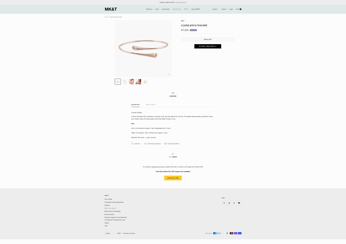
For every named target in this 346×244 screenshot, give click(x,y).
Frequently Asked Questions (114, 202)
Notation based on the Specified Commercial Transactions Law (116, 218)
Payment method (173, 143)
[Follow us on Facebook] (224, 203)
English (214, 9)
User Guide (108, 199)
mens (157, 9)
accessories (166, 9)
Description (135, 104)
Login (231, 9)
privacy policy (109, 214)
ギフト (186, 9)
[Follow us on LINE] (239, 203)
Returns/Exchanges (154, 143)
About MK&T (195, 9)
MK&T (182, 21)
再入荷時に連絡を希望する (207, 46)
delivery (137, 143)
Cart (238, 9)
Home (106, 17)
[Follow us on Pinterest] (234, 203)
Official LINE (173, 178)
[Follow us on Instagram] (229, 203)
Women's (149, 9)
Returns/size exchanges (113, 211)
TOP (106, 226)
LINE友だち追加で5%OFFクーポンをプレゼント (173, 2)
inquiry (107, 223)
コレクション (177, 9)
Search (224, 9)
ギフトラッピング (150, 104)
